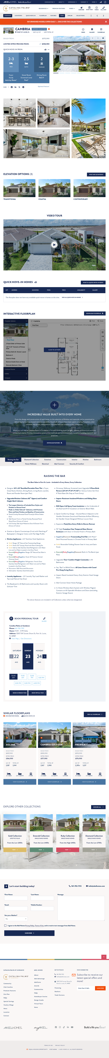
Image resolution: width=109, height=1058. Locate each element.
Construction (61, 460)
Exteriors (47, 460)
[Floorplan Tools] (91, 16)
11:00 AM (23, 677)
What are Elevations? (96, 174)
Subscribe (100, 988)
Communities (49, 2)
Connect (84, 2)
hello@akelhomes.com (96, 886)
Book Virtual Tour (38, 693)
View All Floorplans (93, 714)
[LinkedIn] (68, 1027)
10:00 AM (13, 677)
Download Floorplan (93, 313)
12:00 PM (32, 677)
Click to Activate (54, 349)
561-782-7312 (19, 628)
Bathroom (97, 460)
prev (11, 656)
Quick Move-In (29, 716)
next (44, 656)
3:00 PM (27, 683)
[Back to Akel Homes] (101, 2)
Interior (74, 460)
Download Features (53, 443)
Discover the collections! (70, 22)
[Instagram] (60, 1027)
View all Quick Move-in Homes (71, 297)
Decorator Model (12, 716)
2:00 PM (18, 683)
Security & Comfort (77, 464)
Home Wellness (30, 464)
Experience (71, 2)
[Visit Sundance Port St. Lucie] (105, 2)
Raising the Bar (13, 460)
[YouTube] (72, 1027)
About (61, 2)
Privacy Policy (29, 926)
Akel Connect (59, 464)
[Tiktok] (64, 1027)
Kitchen (86, 460)
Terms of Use (39, 926)
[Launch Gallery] (103, 38)
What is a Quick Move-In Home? (93, 282)
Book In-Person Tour (20, 693)
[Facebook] (56, 1027)
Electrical (45, 464)
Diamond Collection (31, 460)
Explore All (97, 807)
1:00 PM (41, 678)
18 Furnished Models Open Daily (41, 22)
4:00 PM (37, 683)
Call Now (44, 621)
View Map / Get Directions (21, 639)
